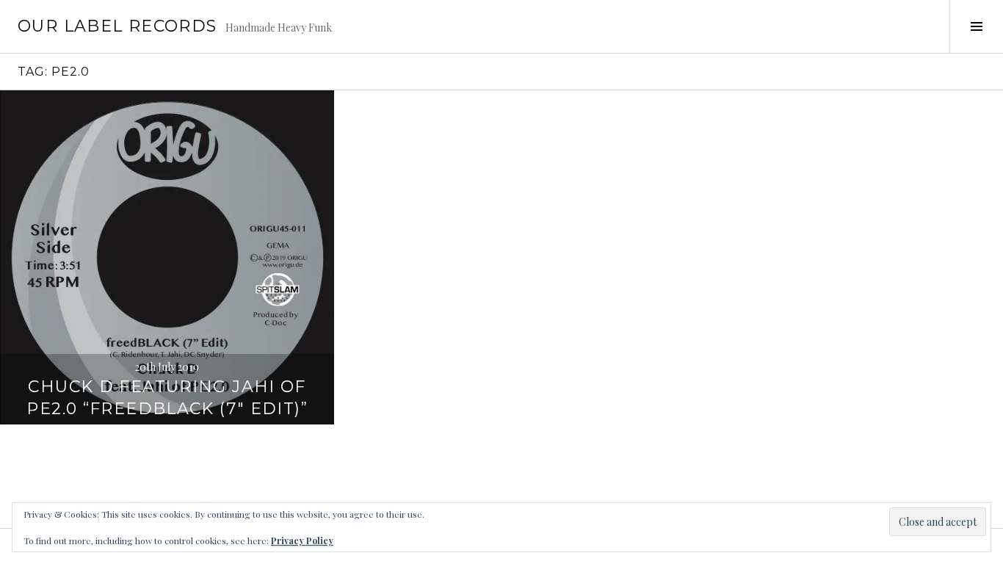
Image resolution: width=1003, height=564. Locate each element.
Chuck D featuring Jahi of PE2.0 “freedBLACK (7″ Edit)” (167, 398)
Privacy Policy (302, 540)
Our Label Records (117, 26)
